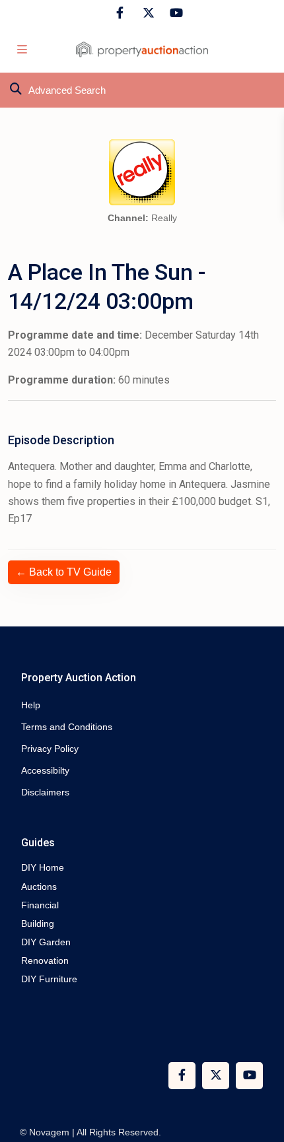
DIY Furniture (49, 979)
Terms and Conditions (66, 727)
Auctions (39, 886)
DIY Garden (46, 942)
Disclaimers (45, 792)
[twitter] (146, 13)
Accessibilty (45, 770)
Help (30, 705)
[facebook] (119, 13)
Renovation (45, 960)
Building (37, 923)
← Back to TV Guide (64, 572)
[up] (260, 1079)
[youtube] (174, 13)
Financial (40, 905)
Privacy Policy (50, 748)
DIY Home (42, 867)
